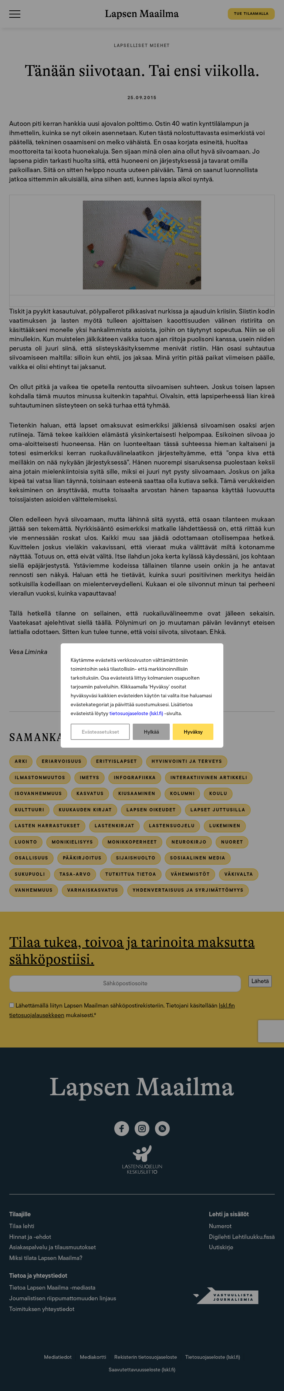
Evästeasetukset (100, 731)
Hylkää (151, 731)
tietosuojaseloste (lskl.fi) (136, 713)
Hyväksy (193, 731)
